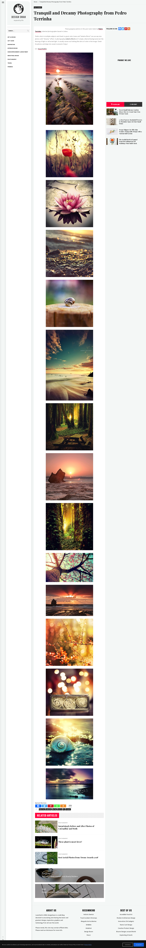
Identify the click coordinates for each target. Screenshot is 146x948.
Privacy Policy (88, 944)
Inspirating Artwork (126, 935)
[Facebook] (38, 805)
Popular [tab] (116, 104)
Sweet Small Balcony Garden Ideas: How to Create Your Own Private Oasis (129, 112)
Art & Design (11, 37)
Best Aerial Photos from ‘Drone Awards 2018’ (78, 857)
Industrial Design (13, 55)
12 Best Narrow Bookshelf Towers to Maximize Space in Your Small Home (130, 122)
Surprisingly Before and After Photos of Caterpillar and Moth (76, 827)
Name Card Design (126, 925)
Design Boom (88, 932)
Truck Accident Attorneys (88, 918)
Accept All (138, 944)
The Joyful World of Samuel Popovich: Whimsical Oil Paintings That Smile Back (128, 141)
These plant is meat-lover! (70, 842)
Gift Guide (11, 41)
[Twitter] (44, 805)
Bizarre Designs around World (126, 932)
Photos (60, 809)
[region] (73, 944)
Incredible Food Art (126, 914)
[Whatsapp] (57, 805)
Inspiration (11, 44)
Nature (55, 809)
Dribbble (88, 925)
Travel (10, 63)
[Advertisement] (124, 43)
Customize (128, 944)
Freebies (10, 66)
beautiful (42, 809)
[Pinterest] (51, 805)
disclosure (49, 930)
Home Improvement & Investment (18, 52)
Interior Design (12, 48)
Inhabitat (89, 928)
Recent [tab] (134, 104)
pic (64, 809)
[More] (63, 805)
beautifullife (42, 49)
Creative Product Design (126, 928)
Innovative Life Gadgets (126, 921)
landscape (48, 809)
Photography (12, 59)
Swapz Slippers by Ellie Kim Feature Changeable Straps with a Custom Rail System (130, 131)
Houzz (89, 935)
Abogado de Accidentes (88, 921)
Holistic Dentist (88, 914)
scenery (68, 809)
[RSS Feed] (128, 28)
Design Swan (18, 17)
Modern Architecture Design (126, 918)
